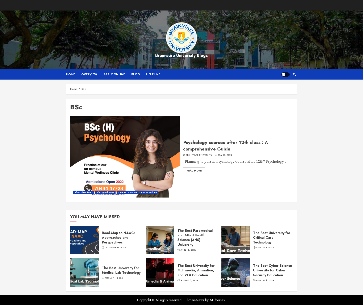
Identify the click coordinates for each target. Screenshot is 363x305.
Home (70, 74)
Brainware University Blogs (181, 55)
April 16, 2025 (188, 250)
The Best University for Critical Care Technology (271, 237)
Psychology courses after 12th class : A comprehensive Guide (225, 145)
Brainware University (199, 155)
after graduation (105, 192)
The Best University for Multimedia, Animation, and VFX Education (196, 270)
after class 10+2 (84, 192)
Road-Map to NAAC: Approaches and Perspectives (118, 237)
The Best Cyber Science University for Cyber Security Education (272, 270)
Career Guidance (128, 192)
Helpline (153, 74)
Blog (135, 74)
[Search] (294, 74)
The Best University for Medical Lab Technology (121, 270)
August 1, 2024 (265, 247)
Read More (194, 171)
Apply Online (114, 74)
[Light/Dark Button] (285, 74)
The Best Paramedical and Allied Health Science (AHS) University (195, 237)
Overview (89, 74)
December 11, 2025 (115, 247)
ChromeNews (194, 300)
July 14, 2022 (225, 155)
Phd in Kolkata (149, 192)
